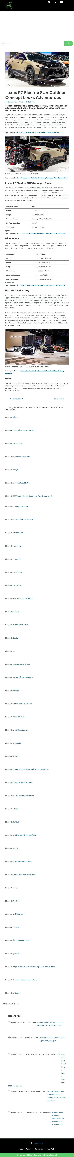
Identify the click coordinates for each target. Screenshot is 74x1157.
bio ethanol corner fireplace (23, 796)
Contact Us (39, 1149)
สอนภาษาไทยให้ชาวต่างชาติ (23, 520)
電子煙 (15, 756)
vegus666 (17, 743)
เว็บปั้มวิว (16, 612)
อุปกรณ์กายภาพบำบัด (20, 625)
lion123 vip (17, 546)
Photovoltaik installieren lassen (25, 875)
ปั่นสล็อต (16, 638)
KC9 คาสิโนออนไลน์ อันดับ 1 (23, 599)
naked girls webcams (21, 506)
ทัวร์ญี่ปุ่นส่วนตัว (18, 914)
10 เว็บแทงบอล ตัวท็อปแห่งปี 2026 (25, 835)
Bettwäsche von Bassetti (22, 704)
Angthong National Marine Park (25, 980)
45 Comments (10, 102)
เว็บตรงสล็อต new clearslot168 (24, 430)
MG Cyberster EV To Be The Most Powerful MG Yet (40, 132)
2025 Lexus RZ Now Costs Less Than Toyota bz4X (32, 496)
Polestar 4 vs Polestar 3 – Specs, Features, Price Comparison (44, 178)
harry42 (16, 470)
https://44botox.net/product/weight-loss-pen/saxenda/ (34, 967)
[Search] (68, 43)
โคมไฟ (15, 901)
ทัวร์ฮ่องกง (16, 993)
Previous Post (16, 399)
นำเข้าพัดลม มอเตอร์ (20, 730)
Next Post (59, 399)
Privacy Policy (50, 1149)
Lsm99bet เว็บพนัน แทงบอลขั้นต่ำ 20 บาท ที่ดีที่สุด (30, 769)
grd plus (16, 954)
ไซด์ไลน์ (16, 691)
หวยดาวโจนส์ (18, 533)
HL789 (15, 809)
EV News (21, 102)
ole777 (15, 888)
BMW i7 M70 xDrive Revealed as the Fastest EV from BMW (43, 285)
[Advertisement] (37, 25)
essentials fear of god (21, 664)
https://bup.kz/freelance (22, 862)
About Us (29, 1149)
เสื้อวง (15, 417)
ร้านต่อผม (16, 927)
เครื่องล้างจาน (18, 443)
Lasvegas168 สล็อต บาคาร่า (23, 783)
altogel (15, 848)
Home (21, 1149)
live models (17, 572)
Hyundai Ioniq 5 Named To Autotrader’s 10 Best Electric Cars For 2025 (58, 1118)
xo (14, 651)
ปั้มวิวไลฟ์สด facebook (21, 940)
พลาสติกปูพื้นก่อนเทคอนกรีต (23, 677)
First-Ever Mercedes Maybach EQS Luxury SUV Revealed (43, 233)
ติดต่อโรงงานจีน (18, 717)
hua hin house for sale (21, 457)
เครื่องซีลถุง (17, 585)
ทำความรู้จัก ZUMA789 (21, 483)
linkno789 (16, 559)
